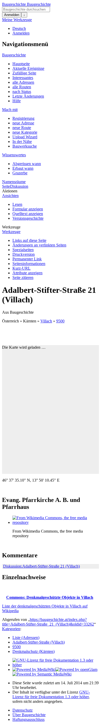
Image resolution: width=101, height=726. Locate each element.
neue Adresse (23, 123)
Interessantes (22, 77)
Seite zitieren (22, 277)
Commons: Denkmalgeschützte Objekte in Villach (49, 597)
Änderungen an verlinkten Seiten (39, 245)
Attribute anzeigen (27, 273)
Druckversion (23, 254)
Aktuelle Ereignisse (28, 68)
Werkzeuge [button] (11, 227)
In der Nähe (22, 141)
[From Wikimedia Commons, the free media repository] (51, 522)
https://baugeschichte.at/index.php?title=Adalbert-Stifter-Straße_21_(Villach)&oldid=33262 (48, 621)
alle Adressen (23, 82)
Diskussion (19, 186)
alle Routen (21, 87)
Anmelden (11, 15)
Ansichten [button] (10, 195)
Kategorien (11, 629)
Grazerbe (19, 173)
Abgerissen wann (26, 163)
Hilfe (16, 101)
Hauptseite (21, 64)
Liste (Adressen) (25, 637)
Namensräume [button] (14, 182)
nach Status (21, 91)
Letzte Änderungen (28, 96)
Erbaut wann (22, 168)
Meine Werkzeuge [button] (17, 20)
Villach (46, 321)
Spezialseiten (23, 249)
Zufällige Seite (24, 73)
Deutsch (19, 28)
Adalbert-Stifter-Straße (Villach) (38, 642)
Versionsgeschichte (28, 218)
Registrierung (23, 118)
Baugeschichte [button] (14, 55)
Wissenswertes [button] (14, 155)
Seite (6, 186)
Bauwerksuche (24, 146)
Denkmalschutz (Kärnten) (33, 651)
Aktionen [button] (9, 191)
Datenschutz (22, 710)
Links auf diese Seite (29, 240)
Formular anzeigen (27, 209)
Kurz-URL (21, 268)
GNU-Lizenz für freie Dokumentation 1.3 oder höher (51, 694)
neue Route (21, 127)
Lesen (17, 204)
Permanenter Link (27, 259)
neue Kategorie (24, 132)
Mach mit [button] (10, 109)
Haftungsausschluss (28, 719)
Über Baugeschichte (29, 715)
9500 (60, 321)
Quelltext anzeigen (27, 213)
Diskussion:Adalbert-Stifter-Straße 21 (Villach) (41, 566)
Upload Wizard (24, 137)
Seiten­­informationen (28, 263)
